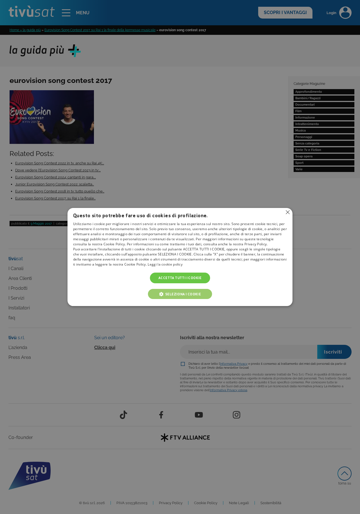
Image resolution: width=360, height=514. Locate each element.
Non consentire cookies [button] (288, 212)
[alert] (180, 257)
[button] (180, 294)
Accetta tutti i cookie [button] (180, 278)
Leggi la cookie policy (165, 264)
